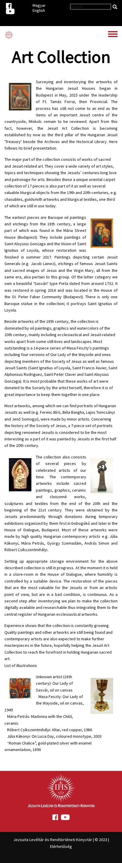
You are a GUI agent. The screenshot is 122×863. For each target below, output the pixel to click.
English (39, 10)
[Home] (8, 35)
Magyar (39, 5)
